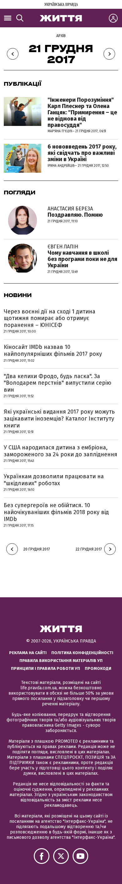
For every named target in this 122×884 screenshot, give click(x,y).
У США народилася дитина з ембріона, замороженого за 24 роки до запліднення (60, 451)
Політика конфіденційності (82, 652)
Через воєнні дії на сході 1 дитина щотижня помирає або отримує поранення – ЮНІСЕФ (49, 318)
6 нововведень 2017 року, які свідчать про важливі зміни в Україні (82, 153)
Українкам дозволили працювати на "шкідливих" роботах (54, 480)
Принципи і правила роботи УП (45, 668)
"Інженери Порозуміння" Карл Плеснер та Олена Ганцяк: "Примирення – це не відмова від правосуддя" (82, 112)
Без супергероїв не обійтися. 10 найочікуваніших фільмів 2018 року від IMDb (56, 512)
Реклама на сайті (28, 652)
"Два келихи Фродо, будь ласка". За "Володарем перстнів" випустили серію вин (57, 383)
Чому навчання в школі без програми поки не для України (82, 256)
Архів (61, 36)
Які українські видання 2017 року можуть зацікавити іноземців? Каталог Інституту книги (59, 418)
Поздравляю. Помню (75, 212)
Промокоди (98, 668)
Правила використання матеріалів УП (61, 660)
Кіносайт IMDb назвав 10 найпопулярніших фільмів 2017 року (53, 350)
